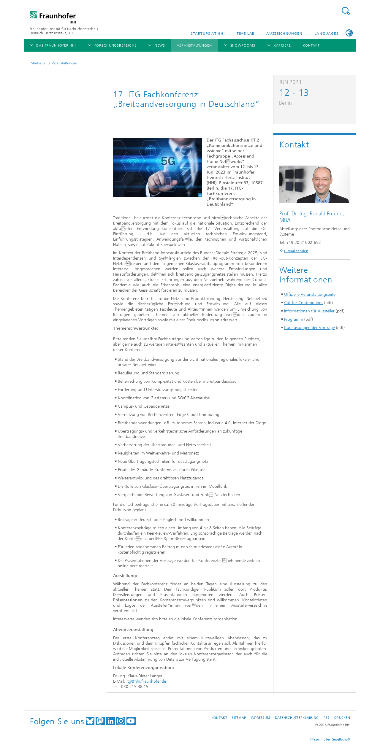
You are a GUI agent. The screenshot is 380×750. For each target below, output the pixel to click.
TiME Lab (245, 33)
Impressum (260, 718)
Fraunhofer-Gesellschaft (331, 739)
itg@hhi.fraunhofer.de (146, 681)
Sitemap (239, 718)
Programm (293, 319)
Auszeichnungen (284, 33)
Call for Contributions (303, 302)
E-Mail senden (296, 251)
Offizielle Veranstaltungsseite (309, 294)
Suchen (345, 11)
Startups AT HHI (208, 33)
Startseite (38, 63)
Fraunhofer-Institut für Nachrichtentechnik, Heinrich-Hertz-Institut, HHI (64, 31)
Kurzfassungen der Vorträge (309, 327)
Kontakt (219, 718)
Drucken (342, 718)
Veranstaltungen (64, 63)
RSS (327, 718)
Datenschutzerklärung (297, 718)
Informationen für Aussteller (309, 311)
